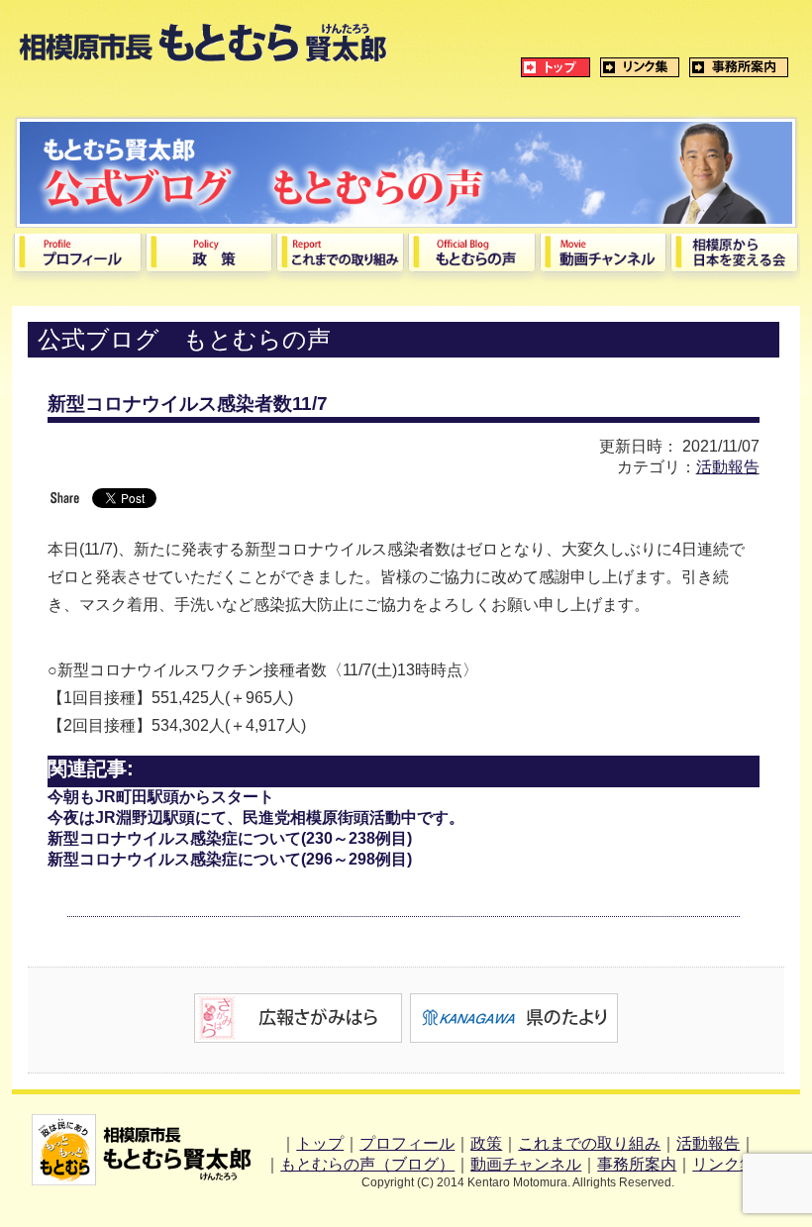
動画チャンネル (525, 1164)
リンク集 (724, 1164)
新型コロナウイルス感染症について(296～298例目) (230, 859)
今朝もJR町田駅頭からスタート (161, 796)
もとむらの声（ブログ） (367, 1164)
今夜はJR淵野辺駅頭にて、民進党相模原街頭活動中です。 (256, 817)
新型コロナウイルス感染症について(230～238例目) (230, 838)
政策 (486, 1143)
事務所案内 (636, 1164)
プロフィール (407, 1143)
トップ (320, 1143)
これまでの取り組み (589, 1143)
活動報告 (728, 467)
